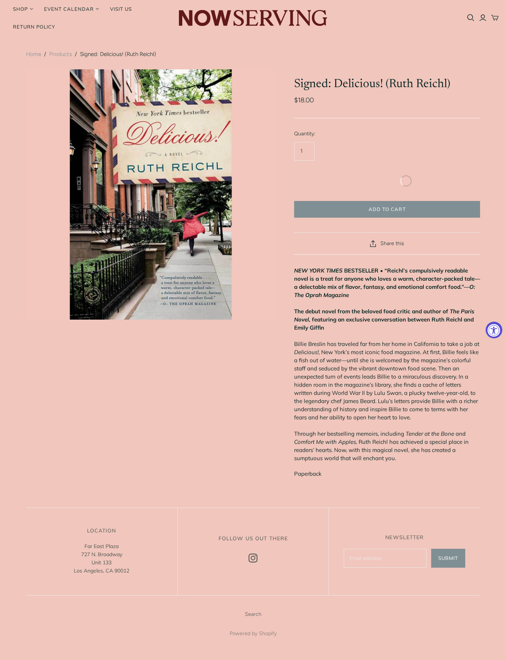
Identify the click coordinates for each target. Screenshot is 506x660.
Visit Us (121, 9)
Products (60, 54)
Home (33, 54)
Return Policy (34, 27)
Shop (20, 9)
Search (253, 614)
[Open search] (471, 18)
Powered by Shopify (253, 633)
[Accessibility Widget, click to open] (494, 330)
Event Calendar (69, 9)
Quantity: (304, 134)
